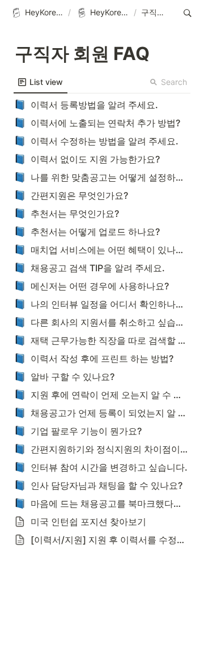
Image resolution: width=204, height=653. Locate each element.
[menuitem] (40, 82)
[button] (37, 13)
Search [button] (174, 82)
